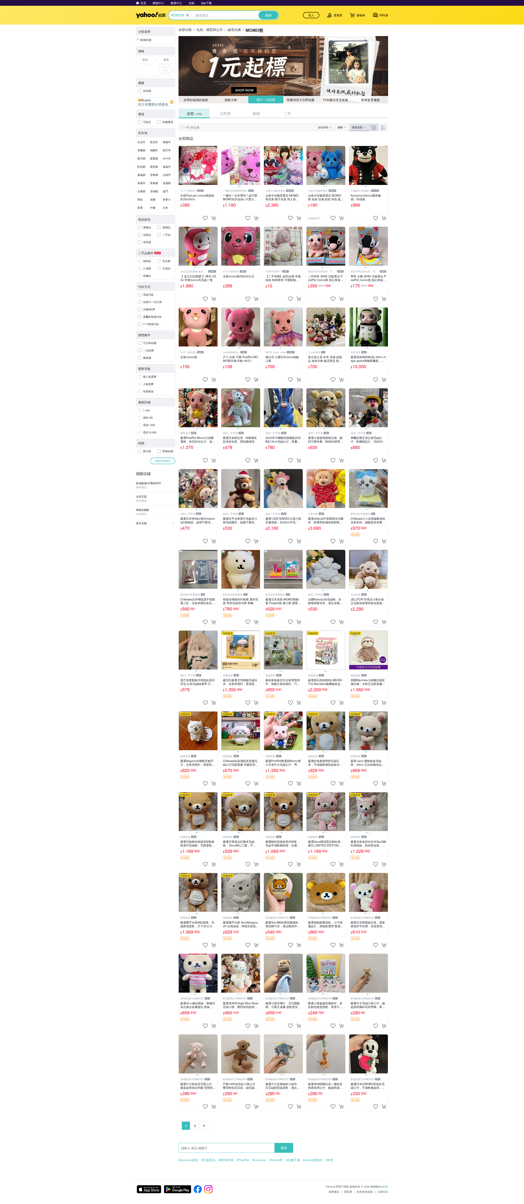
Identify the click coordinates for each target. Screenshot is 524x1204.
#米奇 (329, 1160)
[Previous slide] (224, 165)
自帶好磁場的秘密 (196, 100)
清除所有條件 (163, 461)
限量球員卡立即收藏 (301, 99)
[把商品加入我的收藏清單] (205, 218)
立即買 (225, 113)
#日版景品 (208, 1160)
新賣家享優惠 (370, 100)
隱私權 (348, 1192)
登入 (311, 15)
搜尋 (284, 1148)
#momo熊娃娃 (312, 1160)
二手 (287, 113)
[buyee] (155, 102)
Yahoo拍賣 (151, 15)
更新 (384, 1186)
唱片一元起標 (265, 100)
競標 (256, 113)
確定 (165, 70)
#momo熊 (275, 1160)
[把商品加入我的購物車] (213, 218)
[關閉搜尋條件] (187, 15)
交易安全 (382, 1192)
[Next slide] (257, 165)
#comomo (259, 1160)
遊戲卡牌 (231, 100)
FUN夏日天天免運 (335, 100)
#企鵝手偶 (293, 1160)
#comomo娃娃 (188, 1160)
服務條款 (334, 1192)
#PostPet (243, 1160)
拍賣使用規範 (365, 1192)
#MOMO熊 (226, 1160)
